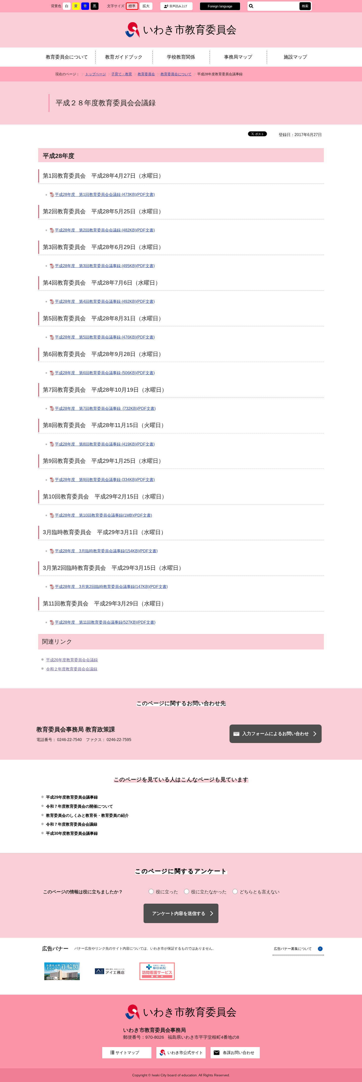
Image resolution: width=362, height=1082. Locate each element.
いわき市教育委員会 (190, 29)
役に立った (167, 891)
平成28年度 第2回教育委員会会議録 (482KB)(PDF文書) (105, 230)
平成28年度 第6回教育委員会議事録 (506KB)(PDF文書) (105, 373)
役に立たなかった (209, 891)
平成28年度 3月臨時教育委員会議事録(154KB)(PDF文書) (106, 551)
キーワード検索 (251, 6)
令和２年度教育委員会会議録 (71, 669)
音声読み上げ (178, 6)
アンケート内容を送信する (178, 913)
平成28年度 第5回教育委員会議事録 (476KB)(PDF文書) (105, 337)
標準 (133, 7)
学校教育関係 (181, 57)
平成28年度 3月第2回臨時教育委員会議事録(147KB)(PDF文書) (111, 587)
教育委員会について (67, 57)
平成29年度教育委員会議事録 (72, 797)
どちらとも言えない (260, 891)
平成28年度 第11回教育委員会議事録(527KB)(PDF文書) (105, 622)
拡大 (147, 7)
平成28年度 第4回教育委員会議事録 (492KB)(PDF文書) (105, 301)
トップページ (95, 74)
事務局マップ (238, 57)
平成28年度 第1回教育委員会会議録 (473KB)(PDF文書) (105, 195)
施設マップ (295, 57)
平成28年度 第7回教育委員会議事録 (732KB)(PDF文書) (105, 408)
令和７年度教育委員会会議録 (71, 824)
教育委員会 (146, 74)
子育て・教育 (121, 74)
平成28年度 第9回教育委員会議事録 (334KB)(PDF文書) (105, 480)
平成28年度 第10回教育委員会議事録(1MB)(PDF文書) (103, 515)
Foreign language (220, 6)
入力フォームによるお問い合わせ (275, 733)
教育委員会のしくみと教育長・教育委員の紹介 (87, 815)
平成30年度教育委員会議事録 (72, 833)
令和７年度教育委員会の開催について (79, 806)
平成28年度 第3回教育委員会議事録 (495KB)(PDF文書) (105, 266)
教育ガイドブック (124, 57)
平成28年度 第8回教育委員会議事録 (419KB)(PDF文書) (105, 444)
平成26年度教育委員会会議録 (72, 660)
